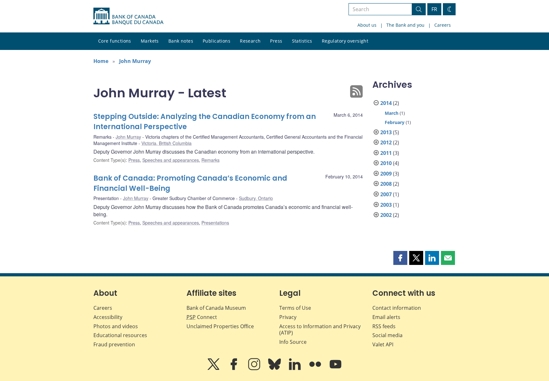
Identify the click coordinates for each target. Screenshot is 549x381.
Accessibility (107, 317)
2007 (386, 194)
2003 (386, 204)
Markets (150, 41)
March (391, 113)
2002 (386, 214)
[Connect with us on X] (214, 368)
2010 (386, 163)
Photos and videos (115, 326)
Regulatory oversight (345, 41)
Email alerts (386, 317)
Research (250, 41)
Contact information (396, 307)
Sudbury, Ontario (256, 198)
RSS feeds (384, 326)
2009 (386, 173)
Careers (442, 25)
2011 (386, 152)
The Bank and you (405, 25)
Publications (216, 41)
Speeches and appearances (170, 160)
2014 (386, 103)
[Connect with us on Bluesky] (275, 368)
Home (100, 61)
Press (276, 41)
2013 (386, 132)
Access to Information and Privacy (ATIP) (320, 329)
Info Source (293, 341)
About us (366, 25)
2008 (386, 183)
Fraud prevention (114, 344)
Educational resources (120, 335)
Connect (201, 317)
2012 (386, 142)
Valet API (382, 344)
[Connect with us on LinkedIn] (295, 368)
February (394, 122)
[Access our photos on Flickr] (316, 368)
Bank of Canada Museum (216, 307)
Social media (387, 335)
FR (434, 9)
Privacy (287, 317)
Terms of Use (295, 307)
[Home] (128, 16)
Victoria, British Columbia (166, 143)
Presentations (215, 222)
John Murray (135, 61)
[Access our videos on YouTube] (335, 368)
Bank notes (180, 41)
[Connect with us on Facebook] (234, 368)
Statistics (302, 41)
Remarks (210, 160)
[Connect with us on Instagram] (255, 368)
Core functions (114, 41)
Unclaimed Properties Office (220, 326)
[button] (400, 258)
